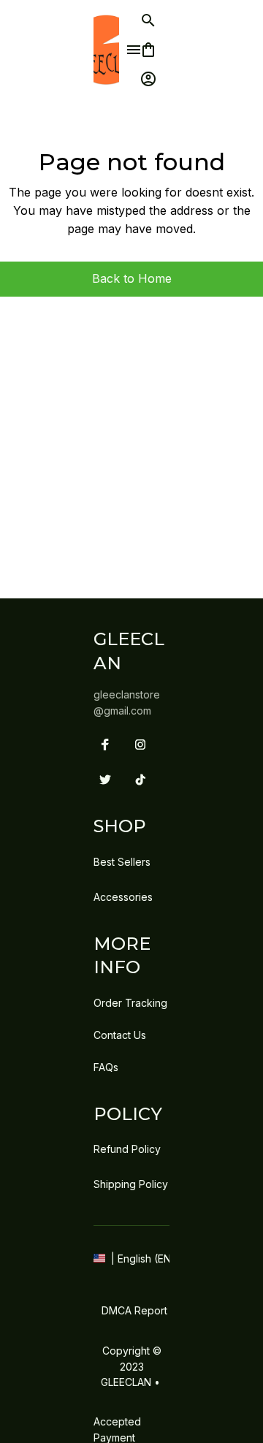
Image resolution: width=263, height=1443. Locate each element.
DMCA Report (134, 1310)
